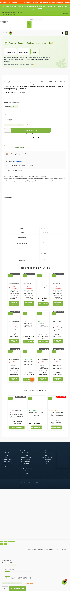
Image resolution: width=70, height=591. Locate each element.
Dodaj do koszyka (31, 130)
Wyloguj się (48, 464)
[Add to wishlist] (10, 275)
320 (42, 236)
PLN (4, 33)
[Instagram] (27, 473)
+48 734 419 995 (25, 459)
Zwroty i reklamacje (47, 457)
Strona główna (8, 82)
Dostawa (47, 455)
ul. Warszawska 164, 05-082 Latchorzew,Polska (25, 455)
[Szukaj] (29, 24)
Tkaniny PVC (39, 82)
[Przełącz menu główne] (66, 33)
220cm (42, 242)
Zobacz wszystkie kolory (14, 125)
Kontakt (7, 455)
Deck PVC (43, 254)
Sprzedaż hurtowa (7, 459)
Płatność (47, 453)
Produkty (7, 457)
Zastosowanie (17, 82)
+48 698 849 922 (17, 161)
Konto (47, 461)
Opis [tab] (9, 170)
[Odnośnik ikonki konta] (62, 33)
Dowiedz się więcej (14, 303)
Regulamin (7, 461)
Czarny (42, 248)
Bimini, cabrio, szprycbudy (28, 82)
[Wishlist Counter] (14, 33)
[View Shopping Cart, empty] (10, 33)
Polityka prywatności (7, 464)
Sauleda (43, 259)
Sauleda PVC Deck (49, 82)
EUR (6, 33)
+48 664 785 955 (25, 464)
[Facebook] (24, 473)
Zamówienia (47, 459)
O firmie (7, 453)
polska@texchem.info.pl (16, 12)
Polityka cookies (7, 466)
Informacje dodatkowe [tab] (16, 170)
